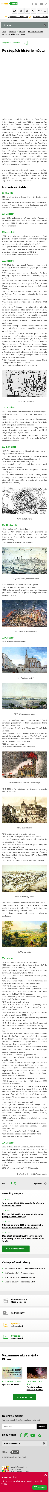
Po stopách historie (35, 31)
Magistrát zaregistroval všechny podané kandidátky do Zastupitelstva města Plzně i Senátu (23, 1238)
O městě (12, 31)
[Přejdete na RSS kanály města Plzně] (46, 5)
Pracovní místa (27, 1273)
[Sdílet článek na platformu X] (16, 1183)
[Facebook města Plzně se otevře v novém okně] (32, 5)
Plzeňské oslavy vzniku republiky (35, 1388)
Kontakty (21, 11)
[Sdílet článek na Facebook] (11, 1183)
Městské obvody (11, 1282)
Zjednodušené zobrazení (18, 17)
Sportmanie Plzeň (10, 1384)
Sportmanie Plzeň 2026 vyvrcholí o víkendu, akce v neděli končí (23, 1204)
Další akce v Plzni (24, 1397)
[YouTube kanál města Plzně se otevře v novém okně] (32, 1435)
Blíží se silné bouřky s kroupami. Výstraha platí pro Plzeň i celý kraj (22, 1215)
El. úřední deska (11, 1273)
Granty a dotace (12, 1277)
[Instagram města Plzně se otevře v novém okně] (36, 5)
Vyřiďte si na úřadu (13, 1268)
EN (27, 10)
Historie (22, 31)
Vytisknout (38, 1183)
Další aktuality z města (15, 1248)
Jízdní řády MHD (28, 1282)
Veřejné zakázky (28, 1277)
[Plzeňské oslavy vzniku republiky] (37, 1373)
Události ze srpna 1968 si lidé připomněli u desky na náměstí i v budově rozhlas (22, 1226)
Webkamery (14, 11)
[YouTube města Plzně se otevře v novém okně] (41, 5)
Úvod (4, 31)
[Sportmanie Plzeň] (12, 1373)
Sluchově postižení (40, 17)
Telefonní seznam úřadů (34, 1268)
